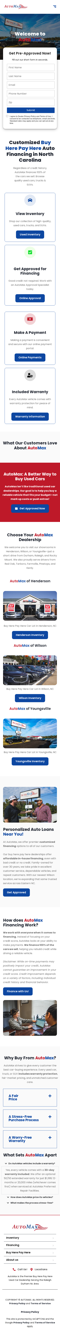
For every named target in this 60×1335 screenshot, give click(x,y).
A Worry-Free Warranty (20, 1139)
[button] (30, 1097)
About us (12, 1260)
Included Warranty (30, 391)
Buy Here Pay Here (18, 1252)
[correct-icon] (30, 252)
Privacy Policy (17, 1303)
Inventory (12, 1238)
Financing (12, 1245)
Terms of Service (41, 1303)
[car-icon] (30, 200)
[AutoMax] (16, 7)
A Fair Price (13, 1097)
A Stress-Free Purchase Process (24, 1118)
